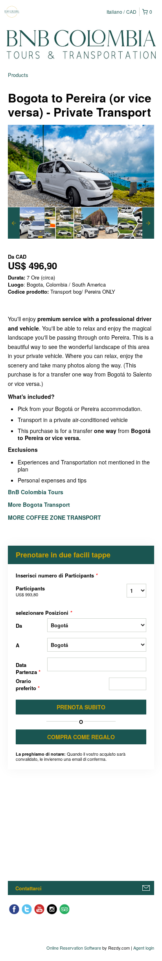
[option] (26, 223)
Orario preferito (28, 685)
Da (19, 625)
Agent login (143, 948)
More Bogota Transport (39, 504)
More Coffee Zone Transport (55, 517)
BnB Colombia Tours (36, 492)
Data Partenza (28, 668)
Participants (30, 591)
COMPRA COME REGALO (81, 737)
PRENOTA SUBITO (81, 707)
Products (18, 75)
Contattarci (28, 888)
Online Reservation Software (73, 948)
